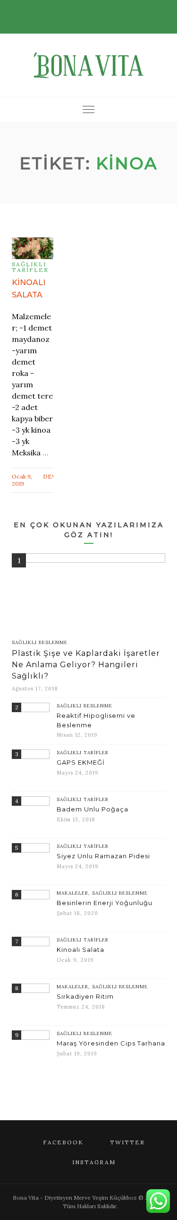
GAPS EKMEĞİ (81, 762)
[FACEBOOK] (74, 12)
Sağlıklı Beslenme (39, 642)
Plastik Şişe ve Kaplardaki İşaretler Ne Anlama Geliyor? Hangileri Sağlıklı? (86, 664)
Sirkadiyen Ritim (85, 996)
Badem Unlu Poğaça (92, 809)
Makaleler (72, 893)
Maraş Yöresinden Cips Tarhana (111, 1043)
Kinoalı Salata (80, 949)
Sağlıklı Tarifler (30, 267)
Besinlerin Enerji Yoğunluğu (104, 902)
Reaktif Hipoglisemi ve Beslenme (96, 720)
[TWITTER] (87, 12)
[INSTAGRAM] (100, 12)
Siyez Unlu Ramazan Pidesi (103, 856)
